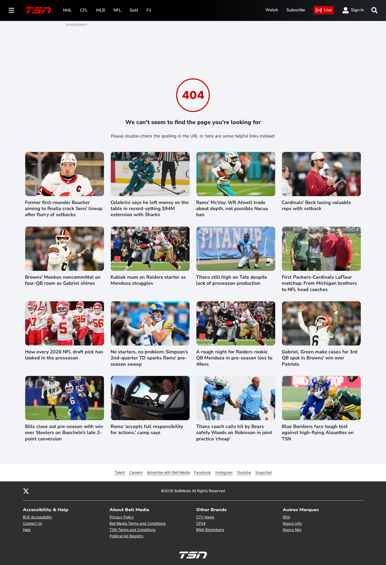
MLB (100, 10)
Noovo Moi (292, 529)
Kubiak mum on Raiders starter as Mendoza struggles (148, 280)
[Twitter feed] (26, 491)
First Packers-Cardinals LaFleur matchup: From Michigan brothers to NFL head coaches (319, 283)
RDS (286, 517)
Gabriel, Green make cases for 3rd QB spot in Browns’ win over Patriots (319, 358)
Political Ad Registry (126, 536)
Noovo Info (292, 523)
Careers (136, 472)
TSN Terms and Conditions (132, 529)
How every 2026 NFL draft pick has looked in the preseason (64, 355)
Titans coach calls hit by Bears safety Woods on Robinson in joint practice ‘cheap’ (234, 433)
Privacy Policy (121, 517)
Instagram (224, 472)
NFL (117, 10)
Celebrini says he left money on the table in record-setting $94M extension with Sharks (150, 209)
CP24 (201, 523)
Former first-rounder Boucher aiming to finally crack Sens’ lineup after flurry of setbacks (63, 209)
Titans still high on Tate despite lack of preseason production (231, 280)
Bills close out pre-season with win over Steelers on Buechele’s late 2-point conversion (64, 433)
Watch (271, 10)
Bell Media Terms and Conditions (137, 523)
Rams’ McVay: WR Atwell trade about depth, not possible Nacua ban (232, 209)
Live (328, 10)
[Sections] (11, 10)
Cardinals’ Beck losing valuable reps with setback (316, 206)
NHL (67, 10)
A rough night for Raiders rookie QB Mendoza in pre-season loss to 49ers (234, 358)
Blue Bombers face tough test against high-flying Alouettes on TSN (318, 433)
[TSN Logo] (38, 10)
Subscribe (295, 10)
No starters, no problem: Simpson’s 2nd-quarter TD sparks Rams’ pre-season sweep (149, 358)
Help (27, 529)
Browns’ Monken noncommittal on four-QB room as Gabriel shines (63, 280)
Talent (119, 472)
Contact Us (32, 523)
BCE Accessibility (37, 517)
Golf (134, 10)
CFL (84, 10)
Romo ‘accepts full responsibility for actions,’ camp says (147, 430)
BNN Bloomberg (210, 529)
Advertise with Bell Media (168, 472)
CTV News (205, 517)
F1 (149, 10)
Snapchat (263, 472)
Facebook (202, 472)
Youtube (244, 472)
